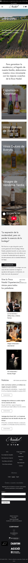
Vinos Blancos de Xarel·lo (7, 461)
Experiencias (20, 456)
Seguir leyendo (6, 395)
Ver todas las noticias (20, 380)
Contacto (21, 465)
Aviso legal (14, 517)
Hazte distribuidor (20, 462)
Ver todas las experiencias (23, 281)
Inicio (7, 451)
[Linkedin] (15, 444)
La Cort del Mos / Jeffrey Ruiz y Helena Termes (13, 316)
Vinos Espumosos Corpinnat (7, 458)
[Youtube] (17, 444)
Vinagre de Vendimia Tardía (21, 452)
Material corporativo (14, 516)
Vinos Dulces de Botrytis (7, 464)
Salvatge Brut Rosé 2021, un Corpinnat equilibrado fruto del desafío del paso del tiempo (13, 418)
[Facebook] (13, 444)
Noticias (20, 459)
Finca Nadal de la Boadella (7, 454)
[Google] (11, 444)
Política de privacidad (14, 519)
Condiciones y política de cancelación (14, 520)
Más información (8, 264)
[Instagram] (8, 444)
